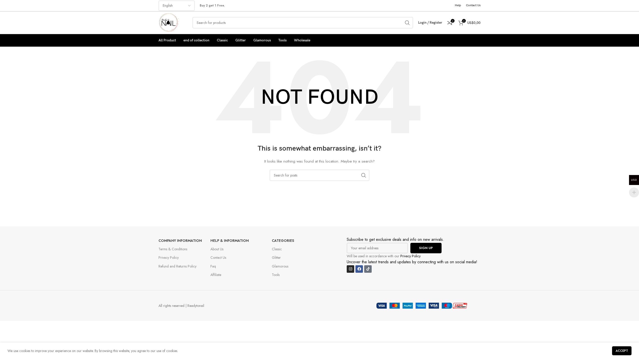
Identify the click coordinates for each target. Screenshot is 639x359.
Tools (276, 274)
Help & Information (229, 240)
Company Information (180, 240)
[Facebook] (359, 269)
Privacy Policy (169, 257)
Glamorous (280, 266)
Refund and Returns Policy (177, 266)
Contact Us (218, 257)
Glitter (276, 257)
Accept (622, 351)
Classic (277, 249)
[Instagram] (350, 269)
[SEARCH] (407, 22)
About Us (216, 249)
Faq (213, 266)
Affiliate (215, 274)
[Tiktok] (368, 269)
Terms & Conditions (173, 249)
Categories (283, 240)
